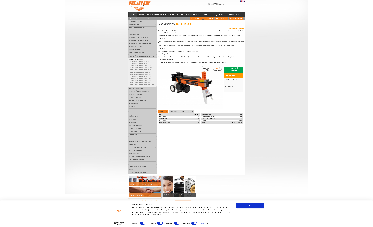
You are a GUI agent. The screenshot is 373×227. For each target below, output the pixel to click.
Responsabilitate (192, 15)
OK (250, 205)
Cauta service (229, 83)
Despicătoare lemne (136, 59)
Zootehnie (132, 144)
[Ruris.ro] (130, 19)
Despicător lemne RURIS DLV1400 (140, 80)
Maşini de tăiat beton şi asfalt (139, 91)
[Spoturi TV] (179, 187)
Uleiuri (131, 169)
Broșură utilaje (219, 15)
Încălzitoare (133, 116)
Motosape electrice (136, 31)
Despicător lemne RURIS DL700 (140, 63)
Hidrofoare (133, 135)
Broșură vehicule (236, 15)
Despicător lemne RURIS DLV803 (140, 74)
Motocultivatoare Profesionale (140, 43)
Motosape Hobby (134, 34)
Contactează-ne (216, 3)
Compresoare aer (135, 97)
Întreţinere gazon (135, 49)
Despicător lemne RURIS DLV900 (140, 76)
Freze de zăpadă (134, 138)
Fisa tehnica (229, 86)
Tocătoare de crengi (136, 88)
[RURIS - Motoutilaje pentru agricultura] (139, 6)
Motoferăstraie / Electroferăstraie (141, 56)
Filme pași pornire (221, 18)
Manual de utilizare (231, 90)
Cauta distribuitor (231, 79)
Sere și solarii (134, 153)
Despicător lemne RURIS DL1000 (140, 65)
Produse (141, 15)
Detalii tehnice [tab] (163, 111)
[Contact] (168, 187)
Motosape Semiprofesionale (138, 37)
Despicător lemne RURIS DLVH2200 (141, 67)
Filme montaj (209, 18)
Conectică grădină (135, 163)
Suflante (132, 106)
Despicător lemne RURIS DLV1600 (140, 82)
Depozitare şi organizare (137, 147)
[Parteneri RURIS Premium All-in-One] (145, 181)
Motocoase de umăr (136, 46)
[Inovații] (190, 187)
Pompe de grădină (135, 128)
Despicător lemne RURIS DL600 (140, 61)
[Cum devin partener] (145, 192)
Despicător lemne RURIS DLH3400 (140, 70)
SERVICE (180, 15)
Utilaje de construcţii (136, 160)
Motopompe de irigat (136, 110)
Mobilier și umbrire (135, 150)
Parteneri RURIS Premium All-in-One (141, 184)
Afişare (203, 223)
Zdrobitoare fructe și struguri (140, 141)
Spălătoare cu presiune (137, 100)
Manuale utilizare (196, 18)
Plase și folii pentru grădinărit (139, 156)
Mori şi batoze (134, 119)
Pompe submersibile (135, 131)
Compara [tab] (190, 111)
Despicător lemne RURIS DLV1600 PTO (142, 85)
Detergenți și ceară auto (137, 172)
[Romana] (241, 1)
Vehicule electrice (135, 21)
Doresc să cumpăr (233, 69)
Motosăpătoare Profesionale (139, 40)
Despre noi (206, 15)
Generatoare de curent (137, 113)
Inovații (188, 195)
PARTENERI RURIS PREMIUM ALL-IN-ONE (161, 15)
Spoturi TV (178, 195)
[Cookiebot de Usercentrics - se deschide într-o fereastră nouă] (119, 223)
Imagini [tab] (182, 111)
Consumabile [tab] (173, 111)
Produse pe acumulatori (137, 28)
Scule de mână (134, 25)
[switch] (160, 223)
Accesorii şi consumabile (137, 166)
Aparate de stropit (135, 125)
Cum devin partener (217, 4)
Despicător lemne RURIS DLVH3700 (141, 72)
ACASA (132, 15)
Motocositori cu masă (136, 53)
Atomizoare (133, 122)
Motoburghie (133, 103)
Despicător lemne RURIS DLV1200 (140, 78)
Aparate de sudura (135, 94)
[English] (243, 1)
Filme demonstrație (236, 18)
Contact (166, 195)
